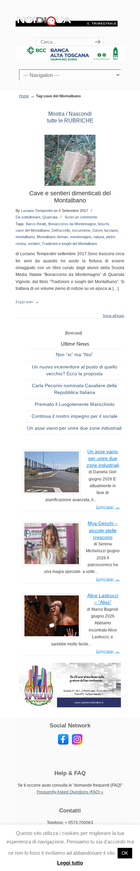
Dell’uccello (61, 230)
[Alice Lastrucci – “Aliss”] (51, 634)
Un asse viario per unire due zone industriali (74, 428)
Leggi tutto (70, 863)
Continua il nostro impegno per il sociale (75, 416)
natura (98, 237)
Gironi (97, 230)
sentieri (34, 244)
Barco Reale (36, 224)
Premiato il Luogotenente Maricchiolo (75, 404)
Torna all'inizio (113, 315)
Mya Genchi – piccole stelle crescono (103, 530)
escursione (81, 230)
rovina (21, 244)
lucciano (111, 230)
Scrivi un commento (81, 217)
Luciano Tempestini (37, 211)
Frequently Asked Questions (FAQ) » (70, 792)
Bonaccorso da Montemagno (72, 224)
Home (24, 96)
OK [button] (125, 853)
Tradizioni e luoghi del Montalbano (69, 244)
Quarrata (49, 217)
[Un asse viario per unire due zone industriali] (51, 491)
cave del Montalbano (33, 230)
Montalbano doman (52, 237)
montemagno (80, 237)
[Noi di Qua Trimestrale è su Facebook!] (63, 743)
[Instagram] (77, 743)
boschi (103, 224)
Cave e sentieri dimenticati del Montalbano (70, 197)
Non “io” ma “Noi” (74, 354)
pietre (110, 237)
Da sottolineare (28, 217)
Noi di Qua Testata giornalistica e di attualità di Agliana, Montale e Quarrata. (67, 19)
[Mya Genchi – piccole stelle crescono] (51, 562)
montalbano (25, 237)
